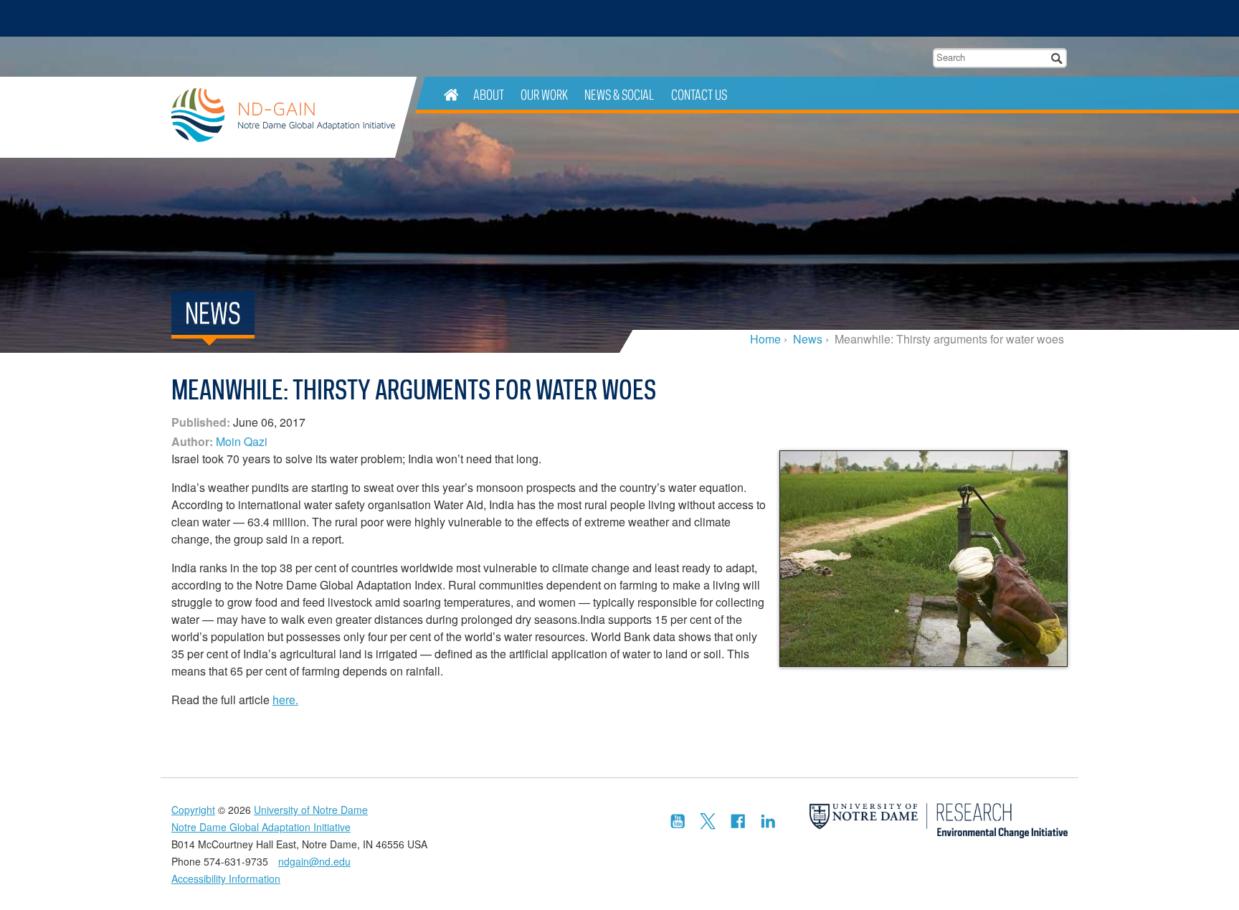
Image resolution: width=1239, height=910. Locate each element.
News (807, 339)
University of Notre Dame (311, 809)
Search (1057, 57)
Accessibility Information (225, 878)
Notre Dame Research (975, 18)
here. (285, 699)
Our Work (544, 94)
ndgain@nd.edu (314, 861)
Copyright (193, 809)
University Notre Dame (279, 18)
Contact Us (699, 94)
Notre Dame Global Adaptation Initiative (283, 117)
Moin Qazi (241, 441)
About (488, 94)
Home (765, 339)
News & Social (619, 94)
